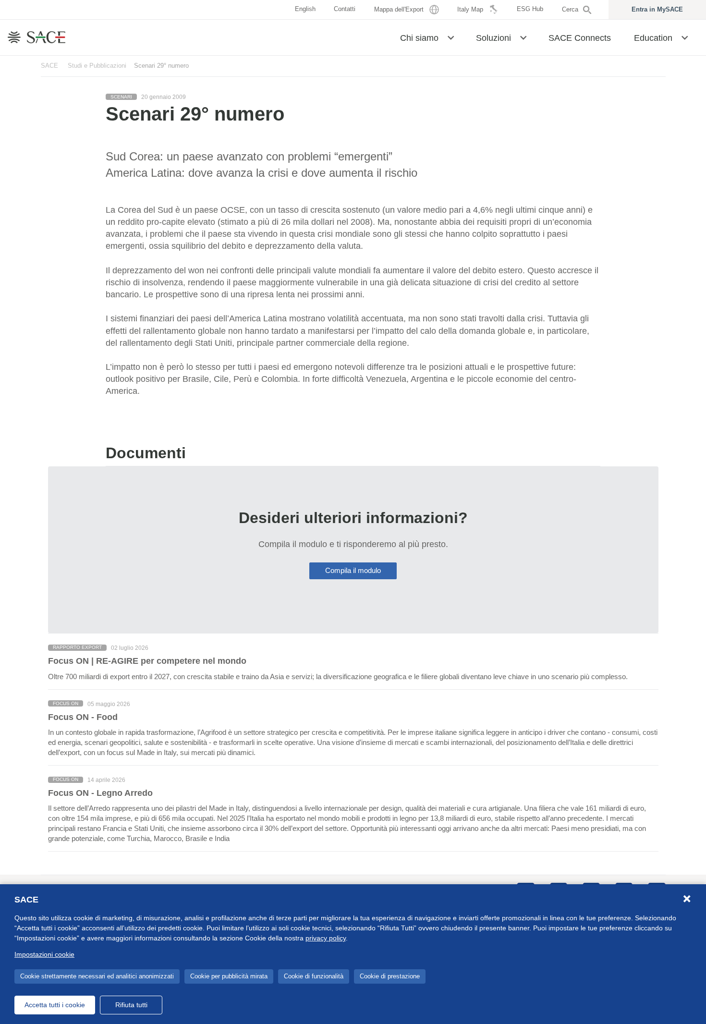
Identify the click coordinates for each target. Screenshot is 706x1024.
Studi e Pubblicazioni (97, 65)
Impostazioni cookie (44, 954)
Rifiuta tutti (131, 1005)
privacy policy (325, 938)
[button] (451, 37)
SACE (49, 65)
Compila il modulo (353, 570)
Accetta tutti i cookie (54, 1005)
